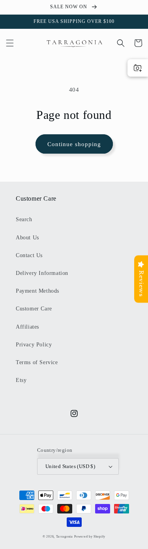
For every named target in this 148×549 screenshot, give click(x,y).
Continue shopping (74, 144)
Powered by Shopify (89, 536)
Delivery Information (42, 273)
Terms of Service (37, 362)
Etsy (21, 380)
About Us (27, 238)
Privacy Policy (34, 345)
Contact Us (29, 255)
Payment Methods (37, 291)
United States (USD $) (70, 466)
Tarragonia (64, 536)
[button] (10, 43)
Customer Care (34, 309)
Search (24, 219)
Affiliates (27, 327)
